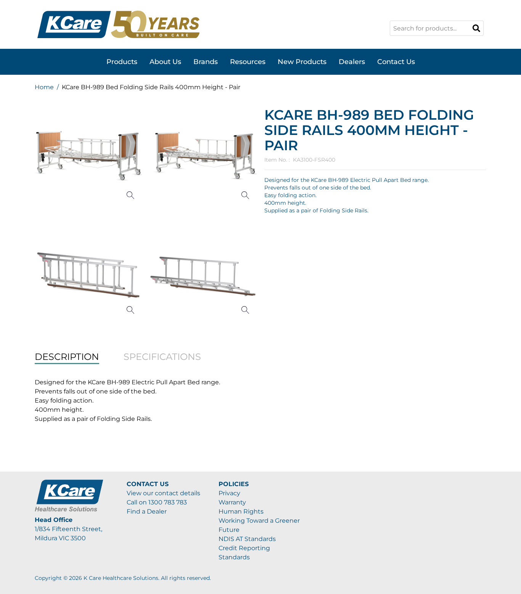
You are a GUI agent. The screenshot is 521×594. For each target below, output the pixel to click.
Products (121, 62)
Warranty (232, 502)
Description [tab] (67, 356)
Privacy (229, 493)
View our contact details (163, 493)
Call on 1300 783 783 (157, 502)
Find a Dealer (147, 511)
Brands (205, 62)
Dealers (352, 62)
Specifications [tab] (162, 356)
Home (44, 87)
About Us (165, 62)
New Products (302, 62)
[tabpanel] (260, 401)
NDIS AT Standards (247, 539)
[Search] (476, 28)
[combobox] (437, 28)
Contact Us (396, 62)
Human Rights (241, 511)
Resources (247, 62)
